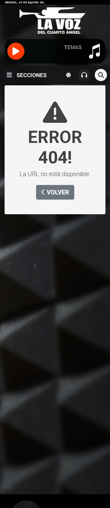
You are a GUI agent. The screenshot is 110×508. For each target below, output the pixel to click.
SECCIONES (31, 75)
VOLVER (57, 192)
